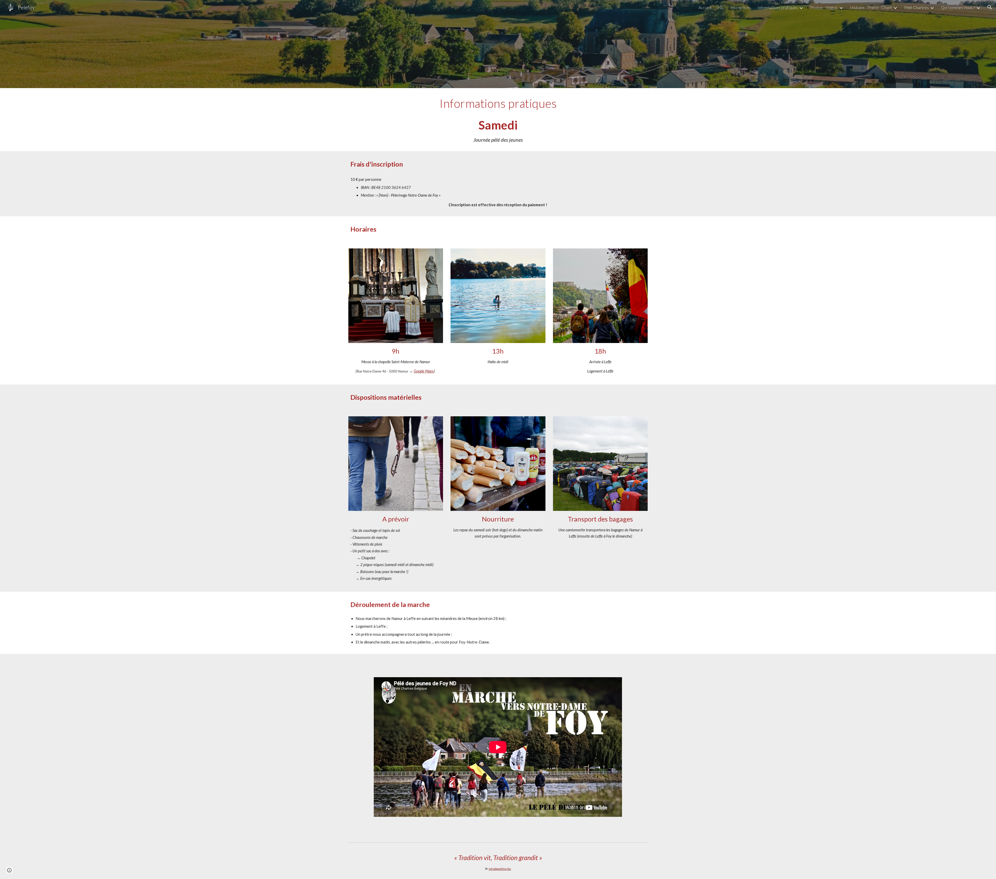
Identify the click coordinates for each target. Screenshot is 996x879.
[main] (498, 119)
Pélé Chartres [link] (916, 7)
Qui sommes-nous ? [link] (958, 7)
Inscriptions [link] (740, 7)
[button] (990, 7)
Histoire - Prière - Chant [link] (871, 7)
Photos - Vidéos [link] (824, 7)
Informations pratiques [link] (778, 7)
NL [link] (721, 7)
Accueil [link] (704, 7)
